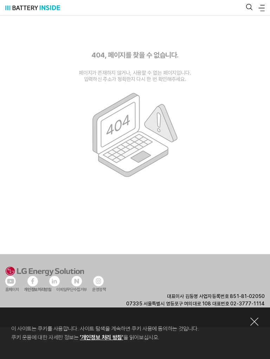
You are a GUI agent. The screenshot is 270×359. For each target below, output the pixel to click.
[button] (249, 7)
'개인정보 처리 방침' (101, 337)
